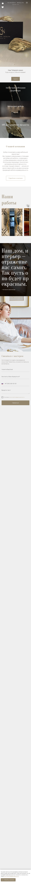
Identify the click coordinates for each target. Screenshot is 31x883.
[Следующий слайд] (30, 441)
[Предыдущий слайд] (0, 441)
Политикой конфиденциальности (11, 876)
